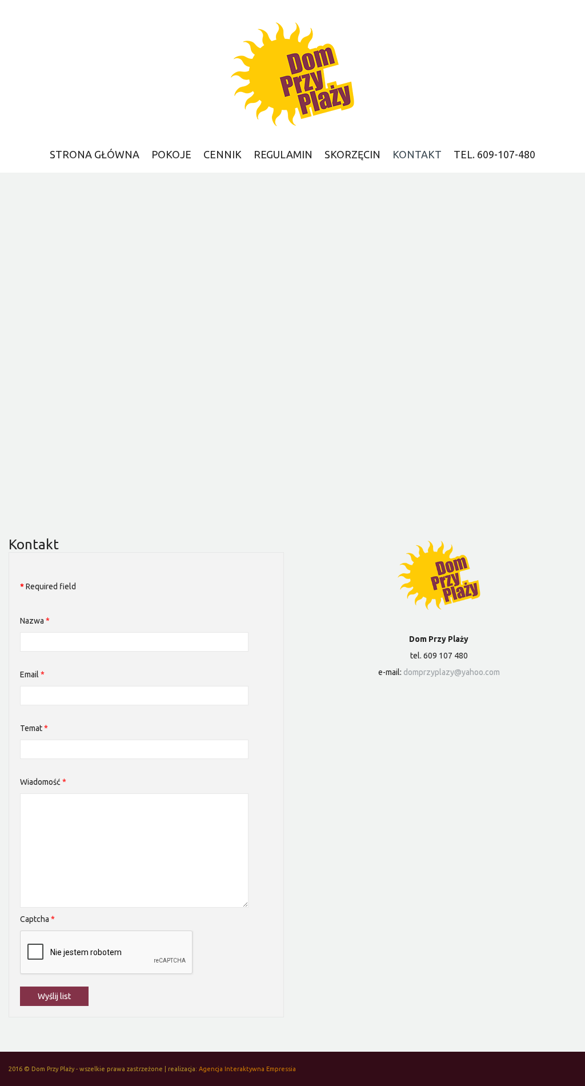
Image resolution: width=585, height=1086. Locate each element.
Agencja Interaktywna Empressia (247, 1068)
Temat (34, 728)
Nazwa (35, 620)
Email (32, 674)
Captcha (37, 919)
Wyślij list (54, 996)
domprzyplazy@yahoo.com (451, 672)
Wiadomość (43, 781)
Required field (48, 586)
